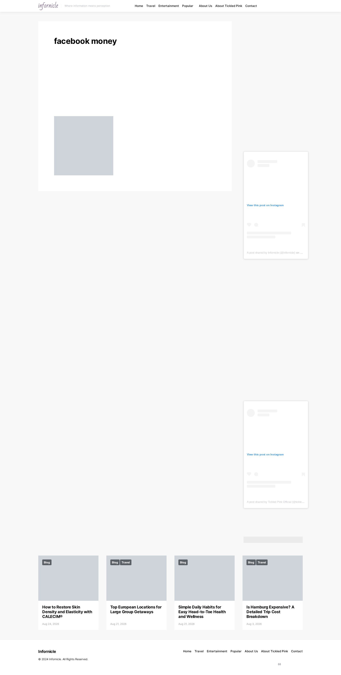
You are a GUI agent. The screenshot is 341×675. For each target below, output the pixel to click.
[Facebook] (292, 6)
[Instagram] (283, 6)
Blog (47, 562)
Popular (187, 6)
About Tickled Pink (228, 6)
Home (139, 6)
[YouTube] (287, 6)
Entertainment (168, 6)
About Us (205, 6)
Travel (150, 6)
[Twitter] (298, 662)
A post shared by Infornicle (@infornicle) (271, 252)
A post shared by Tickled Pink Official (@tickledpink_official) (282, 501)
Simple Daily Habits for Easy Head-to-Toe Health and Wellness (202, 612)
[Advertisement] (135, 82)
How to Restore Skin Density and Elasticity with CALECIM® (67, 612)
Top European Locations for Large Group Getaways (136, 609)
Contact (251, 6)
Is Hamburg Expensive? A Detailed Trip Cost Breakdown (270, 612)
